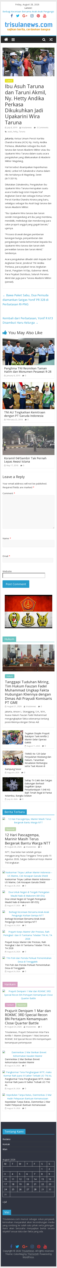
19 (20, 1184)
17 (5, 1184)
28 (35, 1189)
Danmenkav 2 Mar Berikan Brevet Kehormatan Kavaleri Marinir (22, 1061)
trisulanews (27, 127)
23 (50, 1184)
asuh (10, 131)
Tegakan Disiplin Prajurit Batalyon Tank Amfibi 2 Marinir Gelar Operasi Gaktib (37, 738)
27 (27, 1189)
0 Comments (42, 127)
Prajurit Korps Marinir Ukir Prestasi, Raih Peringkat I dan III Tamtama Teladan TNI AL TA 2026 (27, 945)
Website (7, 571)
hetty (15, 131)
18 (13, 1184)
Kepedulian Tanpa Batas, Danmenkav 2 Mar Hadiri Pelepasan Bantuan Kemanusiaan (27, 1103)
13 (27, 1179)
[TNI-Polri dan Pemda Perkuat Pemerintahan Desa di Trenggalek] (28, 958)
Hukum (9, 676)
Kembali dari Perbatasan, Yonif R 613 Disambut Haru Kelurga (28, 320)
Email (6, 556)
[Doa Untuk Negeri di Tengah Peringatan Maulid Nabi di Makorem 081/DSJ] (28, 892)
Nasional (10, 829)
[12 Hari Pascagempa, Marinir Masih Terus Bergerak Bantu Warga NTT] (28, 819)
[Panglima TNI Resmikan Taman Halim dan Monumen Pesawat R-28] (28, 340)
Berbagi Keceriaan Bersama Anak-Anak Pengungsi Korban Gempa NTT (25, 920)
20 (27, 1184)
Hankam (10, 1005)
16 (50, 1179)
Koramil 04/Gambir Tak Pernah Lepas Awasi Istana (25, 459)
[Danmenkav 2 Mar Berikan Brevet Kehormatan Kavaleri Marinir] (28, 1052)
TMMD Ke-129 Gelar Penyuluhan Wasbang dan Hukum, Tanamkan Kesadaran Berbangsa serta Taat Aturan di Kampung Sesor (28, 761)
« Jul (5, 1201)
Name (7, 538)
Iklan (5, 1149)
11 (13, 1179)
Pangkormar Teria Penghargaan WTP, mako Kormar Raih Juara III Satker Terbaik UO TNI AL (27, 1082)
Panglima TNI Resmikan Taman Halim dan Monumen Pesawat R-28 (27, 370)
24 (5, 1189)
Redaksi (6, 1139)
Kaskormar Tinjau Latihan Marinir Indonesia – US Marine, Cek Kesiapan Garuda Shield (28, 881)
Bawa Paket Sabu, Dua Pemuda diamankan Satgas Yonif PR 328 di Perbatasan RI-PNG (25, 299)
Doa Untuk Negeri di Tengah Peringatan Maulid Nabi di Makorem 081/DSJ (25, 901)
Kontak (6, 1144)
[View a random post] (51, 39)
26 (20, 1189)
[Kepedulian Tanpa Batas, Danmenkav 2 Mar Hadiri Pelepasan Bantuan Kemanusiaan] (28, 1094)
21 (35, 1184)
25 (13, 1189)
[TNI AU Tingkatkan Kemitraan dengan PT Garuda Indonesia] (28, 384)
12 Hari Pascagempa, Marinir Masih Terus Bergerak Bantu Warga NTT (28, 838)
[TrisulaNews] (6, 39)
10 (5, 1179)
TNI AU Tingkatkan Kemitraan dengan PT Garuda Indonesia (24, 414)
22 (42, 1184)
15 (42, 1179)
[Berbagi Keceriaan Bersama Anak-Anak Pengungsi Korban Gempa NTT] (28, 912)
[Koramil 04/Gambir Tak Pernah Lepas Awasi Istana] (28, 428)
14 (35, 1179)
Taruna (22, 131)
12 (20, 1179)
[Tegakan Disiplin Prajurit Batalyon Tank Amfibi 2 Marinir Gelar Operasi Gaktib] (13, 731)
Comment (9, 493)
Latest (9, 80)
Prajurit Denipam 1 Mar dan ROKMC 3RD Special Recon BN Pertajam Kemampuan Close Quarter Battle (28, 1016)
